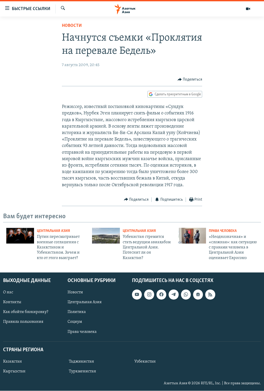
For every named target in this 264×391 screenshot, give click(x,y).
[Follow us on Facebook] (161, 295)
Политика (77, 312)
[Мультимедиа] (248, 8)
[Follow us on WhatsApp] (186, 295)
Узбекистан (145, 361)
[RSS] (210, 295)
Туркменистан (82, 371)
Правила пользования (23, 322)
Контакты (12, 302)
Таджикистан (81, 361)
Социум (75, 322)
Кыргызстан (14, 371)
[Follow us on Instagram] (149, 295)
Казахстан (12, 361)
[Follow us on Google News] (198, 295)
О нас (8, 293)
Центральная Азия (53, 231)
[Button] (190, 79)
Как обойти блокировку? (25, 312)
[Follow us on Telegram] (173, 295)
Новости (72, 26)
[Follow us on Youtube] (137, 295)
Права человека (223, 231)
